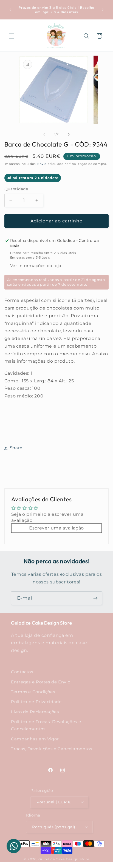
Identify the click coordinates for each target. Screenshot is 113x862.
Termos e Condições (33, 691)
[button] (11, 36)
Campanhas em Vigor (35, 739)
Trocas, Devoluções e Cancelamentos (51, 748)
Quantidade (16, 189)
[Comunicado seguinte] (103, 10)
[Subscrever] (95, 598)
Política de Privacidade (36, 701)
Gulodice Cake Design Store (63, 859)
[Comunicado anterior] (10, 10)
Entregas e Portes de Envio (40, 682)
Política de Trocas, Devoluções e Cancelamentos (46, 725)
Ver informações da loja (36, 265)
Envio (42, 164)
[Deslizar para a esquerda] (44, 134)
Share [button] (16, 447)
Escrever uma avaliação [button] (56, 528)
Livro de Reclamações (35, 711)
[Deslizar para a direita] (69, 134)
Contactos (22, 671)
